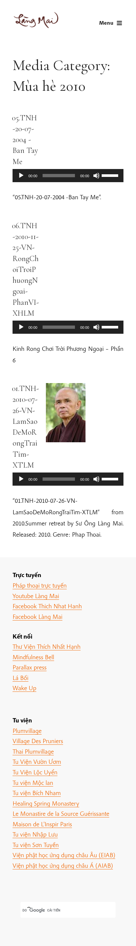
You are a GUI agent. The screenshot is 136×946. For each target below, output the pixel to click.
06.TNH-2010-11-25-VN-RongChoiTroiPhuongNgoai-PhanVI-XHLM (25, 269)
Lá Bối (20, 678)
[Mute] (96, 175)
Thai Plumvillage (33, 751)
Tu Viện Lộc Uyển (35, 772)
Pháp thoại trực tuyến (40, 585)
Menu (106, 22)
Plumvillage (27, 731)
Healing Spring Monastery (46, 803)
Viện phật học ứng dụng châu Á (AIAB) (63, 865)
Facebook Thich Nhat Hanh (47, 606)
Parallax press (30, 667)
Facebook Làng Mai (37, 616)
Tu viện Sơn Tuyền (36, 845)
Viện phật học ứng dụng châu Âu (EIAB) (64, 855)
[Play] (21, 175)
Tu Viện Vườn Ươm (37, 761)
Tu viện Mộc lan (33, 783)
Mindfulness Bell (33, 657)
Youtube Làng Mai (36, 596)
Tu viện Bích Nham (37, 793)
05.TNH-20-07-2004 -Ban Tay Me (25, 139)
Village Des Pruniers (38, 741)
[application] (68, 175)
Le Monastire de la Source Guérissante (61, 813)
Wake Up (24, 688)
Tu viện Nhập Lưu (35, 834)
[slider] (111, 175)
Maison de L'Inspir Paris (42, 824)
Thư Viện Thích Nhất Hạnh (47, 646)
